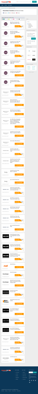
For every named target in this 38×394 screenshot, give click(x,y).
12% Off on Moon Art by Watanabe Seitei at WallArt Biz (15, 81)
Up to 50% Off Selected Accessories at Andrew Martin (14, 310)
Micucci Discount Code (5, 95)
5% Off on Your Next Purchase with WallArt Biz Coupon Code (14, 51)
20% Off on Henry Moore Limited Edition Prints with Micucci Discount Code (15, 338)
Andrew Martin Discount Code (5, 313)
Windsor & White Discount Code (5, 153)
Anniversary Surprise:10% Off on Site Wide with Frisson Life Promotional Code (15, 188)
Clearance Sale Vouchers (34, 69)
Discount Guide (25, 377)
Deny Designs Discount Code (5, 276)
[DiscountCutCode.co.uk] (6, 2)
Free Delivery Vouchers (34, 66)
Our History (17, 372)
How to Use (24, 375)
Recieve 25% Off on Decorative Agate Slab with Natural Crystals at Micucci (15, 101)
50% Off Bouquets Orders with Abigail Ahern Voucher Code (15, 235)
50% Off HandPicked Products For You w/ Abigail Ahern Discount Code (15, 255)
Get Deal (19, 66)
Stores (5, 5)
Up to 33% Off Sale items (14, 179)
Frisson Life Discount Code (5, 192)
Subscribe (33, 38)
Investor (17, 375)
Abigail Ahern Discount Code (5, 249)
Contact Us (24, 379)
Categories (10, 5)
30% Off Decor (12, 264)
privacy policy (32, 36)
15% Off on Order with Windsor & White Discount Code (15, 150)
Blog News (17, 377)
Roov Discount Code (4, 268)
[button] (5, 13)
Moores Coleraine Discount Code (5, 361)
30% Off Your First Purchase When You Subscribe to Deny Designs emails (15, 281)
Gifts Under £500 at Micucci (15, 140)
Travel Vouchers (29, 69)
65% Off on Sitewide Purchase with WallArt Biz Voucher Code (14, 32)
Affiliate (17, 379)
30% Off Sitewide (13, 272)
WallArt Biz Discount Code (5, 26)
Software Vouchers (29, 66)
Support (24, 372)
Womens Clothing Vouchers (34, 67)
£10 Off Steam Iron (13, 356)
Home (2, 5)
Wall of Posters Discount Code (5, 304)
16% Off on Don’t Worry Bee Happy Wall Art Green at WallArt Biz (15, 62)
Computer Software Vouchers (29, 67)
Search (34, 1)
